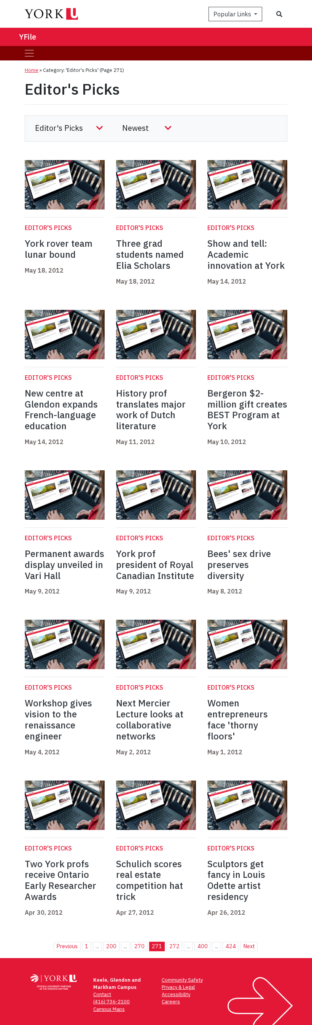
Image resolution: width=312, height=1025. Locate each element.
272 (174, 946)
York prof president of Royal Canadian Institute (155, 564)
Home (31, 70)
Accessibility (176, 994)
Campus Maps (109, 1009)
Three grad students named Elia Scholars (150, 254)
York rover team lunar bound (58, 248)
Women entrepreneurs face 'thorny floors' (237, 719)
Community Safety (182, 980)
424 (231, 946)
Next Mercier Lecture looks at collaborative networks (149, 719)
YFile (27, 37)
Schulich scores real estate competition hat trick (149, 880)
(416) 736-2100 (111, 1001)
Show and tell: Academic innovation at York (246, 254)
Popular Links (233, 14)
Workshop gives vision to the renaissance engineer (58, 719)
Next (249, 946)
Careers (171, 1001)
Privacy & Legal (178, 987)
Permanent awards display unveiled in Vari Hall (64, 564)
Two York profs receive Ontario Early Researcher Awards (60, 880)
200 (111, 946)
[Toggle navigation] (29, 53)
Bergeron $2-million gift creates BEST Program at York (247, 409)
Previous (67, 946)
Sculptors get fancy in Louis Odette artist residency (236, 880)
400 (202, 946)
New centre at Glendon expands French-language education (61, 409)
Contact (102, 994)
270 (139, 946)
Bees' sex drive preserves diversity (239, 564)
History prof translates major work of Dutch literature (151, 409)
